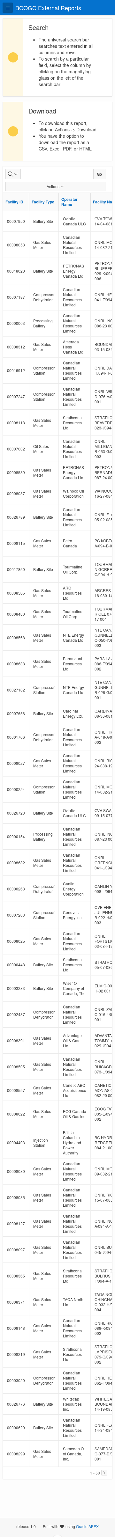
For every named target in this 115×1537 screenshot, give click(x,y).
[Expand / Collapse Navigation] (8, 8)
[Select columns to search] (13, 174)
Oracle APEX (87, 1526)
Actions (53, 186)
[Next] (104, 1472)
